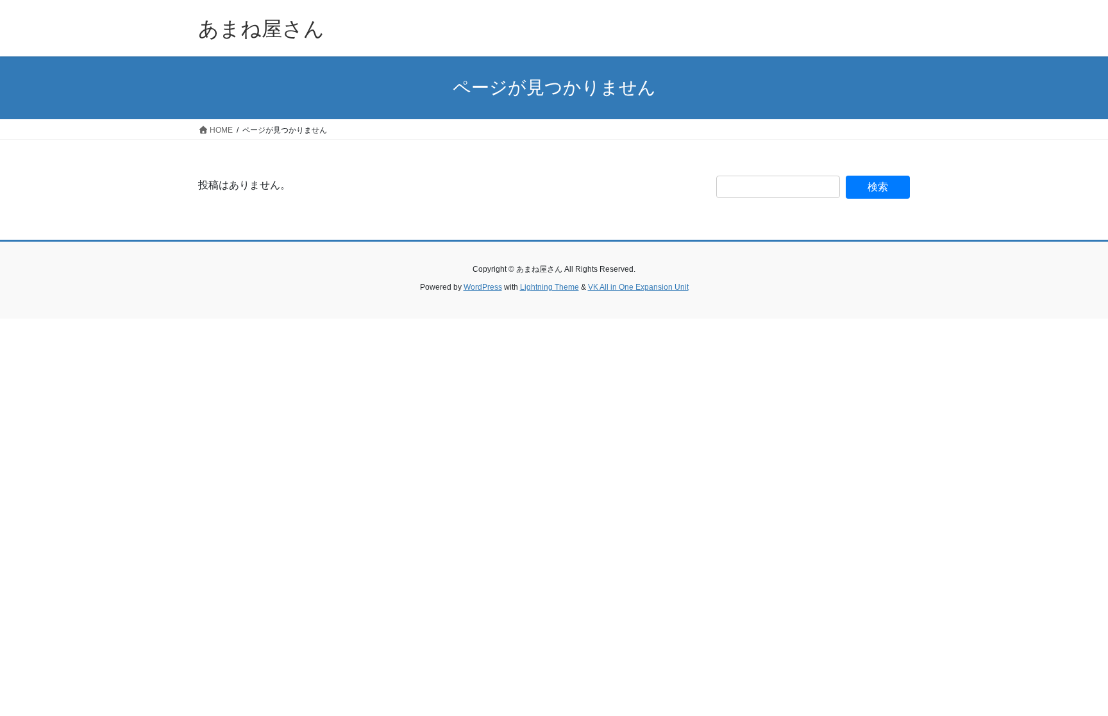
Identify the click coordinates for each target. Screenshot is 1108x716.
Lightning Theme (549, 287)
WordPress (483, 287)
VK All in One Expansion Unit (638, 287)
